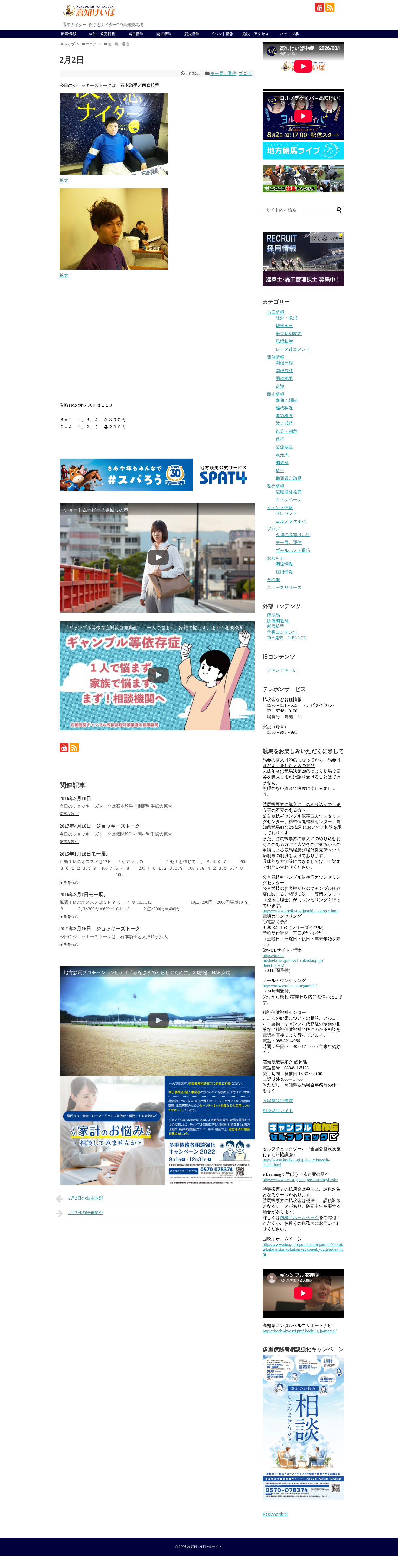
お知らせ (275, 558)
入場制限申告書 (278, 1100)
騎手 (280, 470)
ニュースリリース (284, 587)
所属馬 (273, 615)
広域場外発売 (289, 492)
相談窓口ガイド (278, 1110)
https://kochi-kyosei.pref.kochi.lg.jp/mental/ (300, 1331)
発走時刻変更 (289, 333)
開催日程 (284, 363)
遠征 (280, 439)
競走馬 (282, 455)
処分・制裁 (286, 431)
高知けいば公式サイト (204, 1547)
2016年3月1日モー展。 (84, 894)
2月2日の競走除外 (85, 1212)
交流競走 (284, 447)
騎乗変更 (284, 325)
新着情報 (68, 34)
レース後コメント (293, 349)
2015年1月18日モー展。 (85, 854)
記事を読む (69, 814)
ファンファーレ (282, 670)
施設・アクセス (255, 34)
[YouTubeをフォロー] (319, 7)
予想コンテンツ (282, 632)
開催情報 (164, 34)
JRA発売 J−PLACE (286, 637)
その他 (273, 579)
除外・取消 (286, 318)
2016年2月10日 (75, 798)
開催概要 (284, 378)
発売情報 (275, 486)
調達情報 (284, 564)
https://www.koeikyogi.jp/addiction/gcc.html (300, 911)
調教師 (282, 462)
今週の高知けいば (293, 534)
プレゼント (286, 513)
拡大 (64, 180)
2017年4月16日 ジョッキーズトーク (100, 826)
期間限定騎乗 (289, 478)
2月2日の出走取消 (85, 1198)
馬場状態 (284, 341)
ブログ (245, 73)
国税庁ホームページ (299, 1217)
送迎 (280, 386)
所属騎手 (275, 626)
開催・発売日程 (102, 34)
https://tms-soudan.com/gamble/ (290, 986)
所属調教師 (278, 620)
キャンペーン (289, 499)
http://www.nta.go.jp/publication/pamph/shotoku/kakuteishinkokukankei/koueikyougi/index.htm (303, 1249)
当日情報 (136, 34)
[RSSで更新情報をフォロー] (329, 7)
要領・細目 (286, 400)
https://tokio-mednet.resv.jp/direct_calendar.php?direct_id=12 (293, 960)
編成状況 (284, 407)
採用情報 (284, 571)
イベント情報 (222, 34)
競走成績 (284, 423)
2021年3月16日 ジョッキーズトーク (100, 928)
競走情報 (192, 34)
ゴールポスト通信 (293, 550)
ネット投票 (289, 34)
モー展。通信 (223, 73)
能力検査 (284, 415)
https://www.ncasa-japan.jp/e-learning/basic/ (300, 1179)
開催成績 (284, 370)
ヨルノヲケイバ (291, 521)
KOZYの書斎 (275, 1514)
